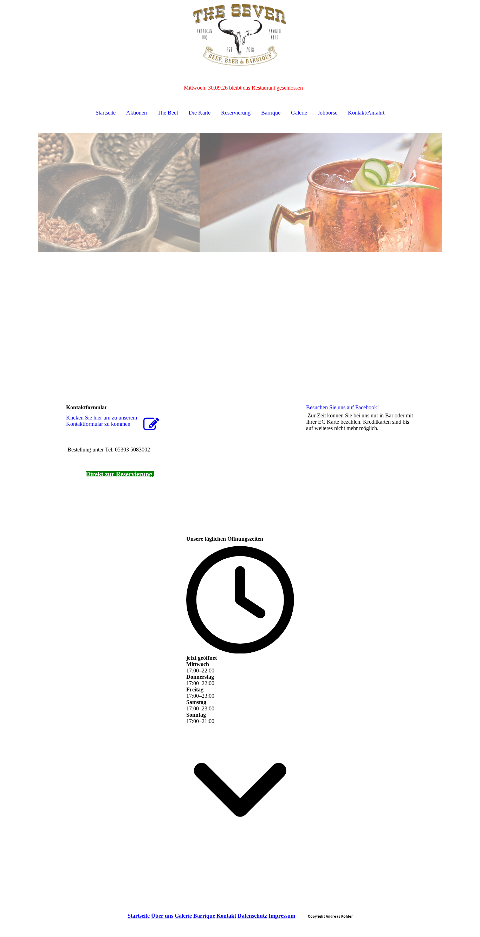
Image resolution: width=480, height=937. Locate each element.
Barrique (270, 113)
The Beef (167, 113)
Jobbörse (327, 113)
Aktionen (136, 113)
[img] (240, 35)
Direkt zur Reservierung (120, 473)
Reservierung (236, 113)
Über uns (162, 916)
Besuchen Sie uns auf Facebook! (342, 407)
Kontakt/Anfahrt (366, 113)
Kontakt (226, 916)
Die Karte (199, 113)
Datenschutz (252, 916)
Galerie (299, 113)
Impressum (281, 916)
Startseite (106, 113)
